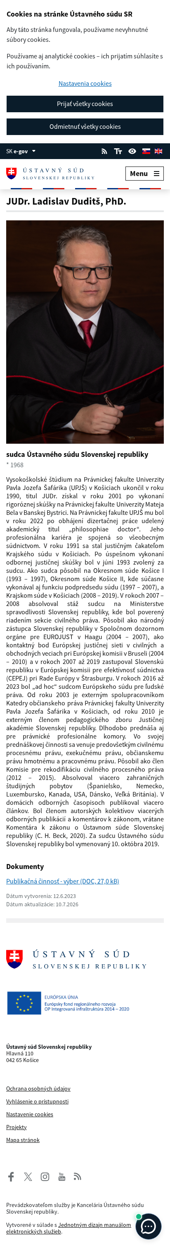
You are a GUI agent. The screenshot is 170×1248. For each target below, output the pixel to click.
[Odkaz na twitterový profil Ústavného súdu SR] (25, 1176)
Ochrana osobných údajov (38, 1088)
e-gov (21, 151)
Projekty (16, 1127)
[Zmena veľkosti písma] (118, 150)
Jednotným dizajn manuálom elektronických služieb (68, 1228)
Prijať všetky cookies (85, 103)
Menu (139, 173)
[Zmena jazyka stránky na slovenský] (146, 150)
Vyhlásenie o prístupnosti (37, 1101)
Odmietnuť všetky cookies (85, 126)
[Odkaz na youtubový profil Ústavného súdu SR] (62, 1176)
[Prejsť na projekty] (85, 1002)
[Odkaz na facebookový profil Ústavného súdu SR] (11, 1176)
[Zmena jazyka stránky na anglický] (158, 150)
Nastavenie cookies (29, 1114)
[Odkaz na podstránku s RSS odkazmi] (104, 150)
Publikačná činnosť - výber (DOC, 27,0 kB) (62, 881)
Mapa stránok (23, 1140)
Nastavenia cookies (85, 83)
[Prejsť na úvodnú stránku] (55, 173)
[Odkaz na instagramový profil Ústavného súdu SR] (42, 1176)
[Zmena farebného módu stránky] (132, 150)
